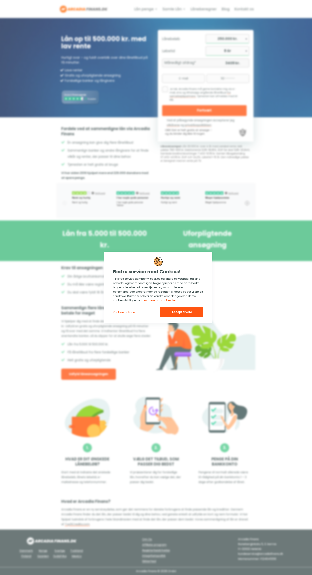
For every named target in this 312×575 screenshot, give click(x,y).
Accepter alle (182, 312)
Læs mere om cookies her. (159, 300)
